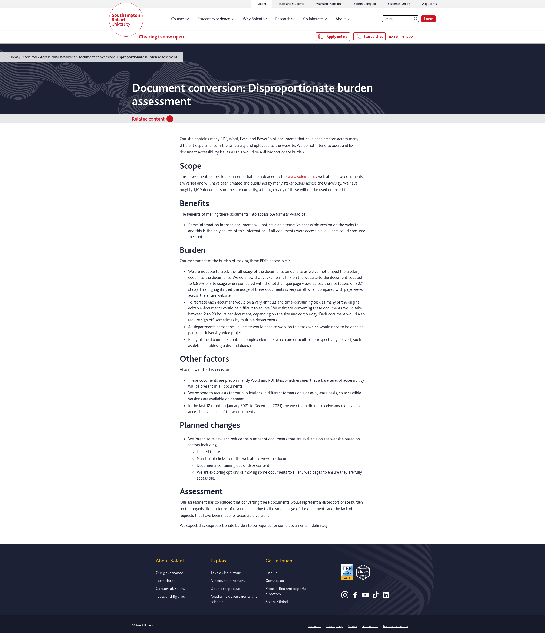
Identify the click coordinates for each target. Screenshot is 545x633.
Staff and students (291, 4)
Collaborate (313, 18)
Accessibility (370, 626)
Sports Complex (365, 4)
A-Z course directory (228, 580)
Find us (271, 572)
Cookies (352, 626)
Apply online (337, 36)
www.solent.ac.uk (302, 176)
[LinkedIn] (385, 596)
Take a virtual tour (226, 572)
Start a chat (373, 36)
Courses (178, 18)
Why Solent (252, 18)
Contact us (274, 580)
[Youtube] (365, 596)
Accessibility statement (57, 57)
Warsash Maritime (329, 4)
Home (14, 57)
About (341, 18)
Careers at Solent (170, 588)
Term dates (165, 580)
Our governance (169, 572)
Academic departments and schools (234, 598)
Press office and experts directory (285, 590)
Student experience (213, 18)
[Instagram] (344, 596)
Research (282, 18)
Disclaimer (29, 57)
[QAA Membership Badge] (363, 572)
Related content (148, 119)
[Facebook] (355, 596)
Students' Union (399, 4)
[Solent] (126, 20)
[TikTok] (375, 596)
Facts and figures (170, 596)
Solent (261, 4)
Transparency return (395, 626)
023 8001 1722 (401, 36)
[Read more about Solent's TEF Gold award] (347, 572)
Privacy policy (334, 626)
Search (428, 19)
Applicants (429, 4)
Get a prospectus (225, 588)
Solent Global (276, 601)
